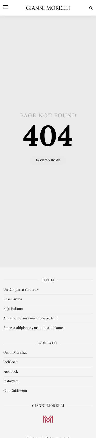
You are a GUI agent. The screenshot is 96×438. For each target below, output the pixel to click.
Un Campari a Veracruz (20, 290)
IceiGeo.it (10, 362)
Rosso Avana (12, 299)
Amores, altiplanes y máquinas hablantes (34, 328)
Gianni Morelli (48, 7)
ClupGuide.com (15, 391)
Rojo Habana (13, 309)
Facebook (10, 372)
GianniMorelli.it (15, 352)
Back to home (48, 160)
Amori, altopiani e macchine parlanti (30, 318)
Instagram (11, 381)
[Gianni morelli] (48, 419)
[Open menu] (5, 6)
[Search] (91, 8)
